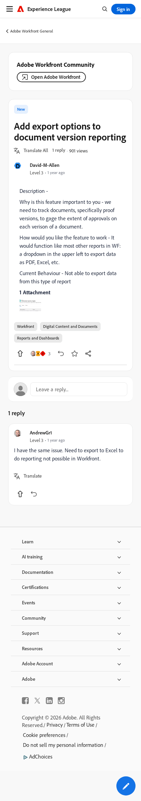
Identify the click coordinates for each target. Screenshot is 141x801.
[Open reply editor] (70, 389)
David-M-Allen (45, 165)
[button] (36, 150)
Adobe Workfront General (31, 31)
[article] (70, 464)
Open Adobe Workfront (55, 77)
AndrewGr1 (41, 432)
